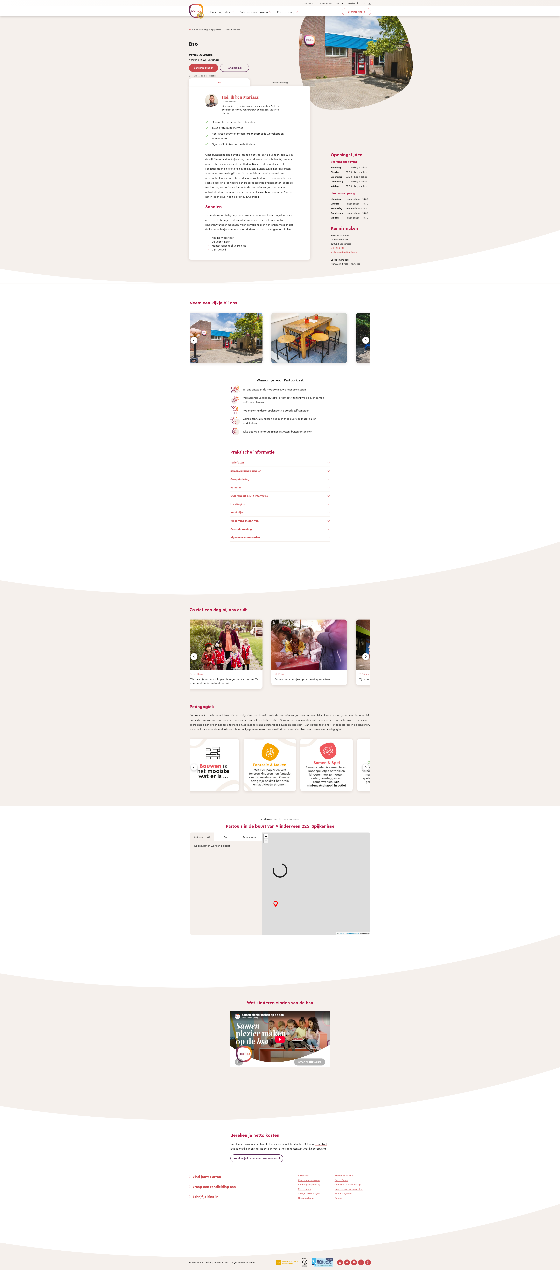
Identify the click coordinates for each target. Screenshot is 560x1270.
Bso (219, 82)
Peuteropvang (285, 12)
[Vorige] (193, 340)
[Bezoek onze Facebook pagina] (347, 1262)
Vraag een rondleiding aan (214, 1186)
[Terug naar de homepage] (195, 9)
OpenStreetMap (353, 933)
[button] (266, 836)
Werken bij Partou (344, 1175)
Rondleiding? (234, 67)
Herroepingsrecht (343, 1193)
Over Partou (308, 3)
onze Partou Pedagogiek (326, 729)
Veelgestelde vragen (309, 1193)
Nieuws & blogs (306, 1198)
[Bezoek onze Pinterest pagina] (368, 1262)
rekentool (321, 1143)
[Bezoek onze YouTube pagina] (354, 1262)
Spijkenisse (216, 29)
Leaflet (341, 933)
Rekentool (303, 1175)
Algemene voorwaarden (243, 1262)
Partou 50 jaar (325, 3)
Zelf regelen (304, 1189)
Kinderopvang (201, 29)
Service (339, 3)
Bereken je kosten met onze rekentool (257, 1158)
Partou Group (341, 1180)
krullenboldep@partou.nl (344, 251)
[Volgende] (365, 340)
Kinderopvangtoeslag (309, 1184)
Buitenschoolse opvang (254, 12)
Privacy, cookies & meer (217, 1262)
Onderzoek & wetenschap (347, 1184)
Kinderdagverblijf (220, 12)
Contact (339, 1198)
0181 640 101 (337, 247)
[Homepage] (190, 29)
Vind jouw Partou (206, 1177)
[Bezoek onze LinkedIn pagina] (361, 1262)
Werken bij (353, 3)
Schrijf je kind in (203, 67)
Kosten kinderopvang (309, 1180)
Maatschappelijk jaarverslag (349, 1189)
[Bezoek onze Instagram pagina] (340, 1262)
